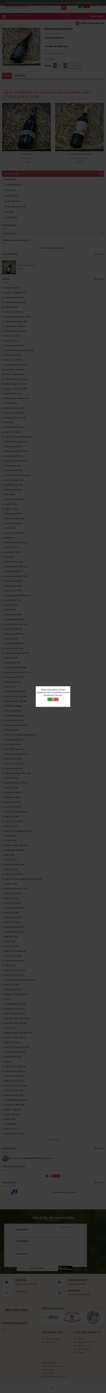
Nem (56, 699)
